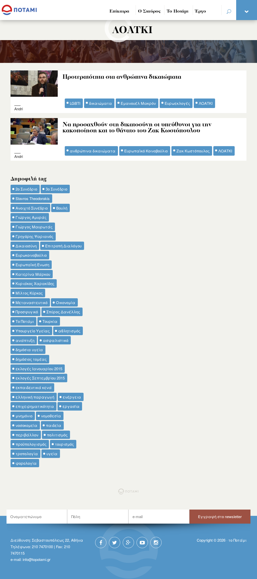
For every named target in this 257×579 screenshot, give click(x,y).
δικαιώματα (100, 103)
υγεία (51, 453)
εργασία (71, 406)
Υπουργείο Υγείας (33, 330)
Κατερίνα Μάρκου (33, 274)
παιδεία (53, 425)
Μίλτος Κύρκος (29, 293)
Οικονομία (65, 302)
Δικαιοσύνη (26, 245)
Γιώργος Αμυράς (31, 217)
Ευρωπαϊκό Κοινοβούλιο (146, 150)
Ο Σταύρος (149, 11)
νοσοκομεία (26, 425)
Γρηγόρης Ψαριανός (34, 236)
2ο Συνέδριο (26, 188)
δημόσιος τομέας (31, 359)
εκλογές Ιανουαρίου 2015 (39, 368)
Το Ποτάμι (177, 11)
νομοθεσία (51, 415)
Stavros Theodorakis (33, 198)
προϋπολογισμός (31, 444)
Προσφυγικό (27, 311)
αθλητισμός (69, 330)
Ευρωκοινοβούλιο (31, 255)
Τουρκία (49, 321)
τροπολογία (27, 453)
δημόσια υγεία (29, 349)
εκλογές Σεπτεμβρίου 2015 (40, 377)
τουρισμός (64, 444)
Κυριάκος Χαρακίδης (35, 283)
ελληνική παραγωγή (35, 397)
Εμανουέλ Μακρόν (138, 103)
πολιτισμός (57, 434)
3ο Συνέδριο (56, 188)
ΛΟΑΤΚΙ (206, 103)
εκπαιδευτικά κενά (34, 387)
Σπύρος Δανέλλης (63, 311)
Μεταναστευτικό (31, 302)
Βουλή (61, 208)
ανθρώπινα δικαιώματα (92, 150)
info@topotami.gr (36, 559)
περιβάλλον (27, 434)
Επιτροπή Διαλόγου (63, 245)
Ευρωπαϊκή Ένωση (32, 264)
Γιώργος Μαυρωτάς (34, 226)
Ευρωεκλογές (177, 103)
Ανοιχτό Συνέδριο (32, 208)
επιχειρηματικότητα (35, 406)
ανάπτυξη (25, 340)
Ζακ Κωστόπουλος (193, 150)
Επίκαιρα (119, 11)
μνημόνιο (24, 415)
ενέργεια (72, 397)
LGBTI (75, 103)
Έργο (200, 11)
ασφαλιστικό (55, 340)
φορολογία (26, 463)
